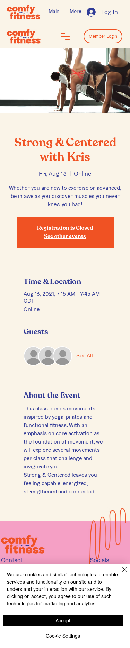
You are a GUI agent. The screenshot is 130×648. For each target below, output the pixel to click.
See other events (65, 236)
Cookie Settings (63, 635)
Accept (62, 620)
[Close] (120, 573)
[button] (65, 36)
